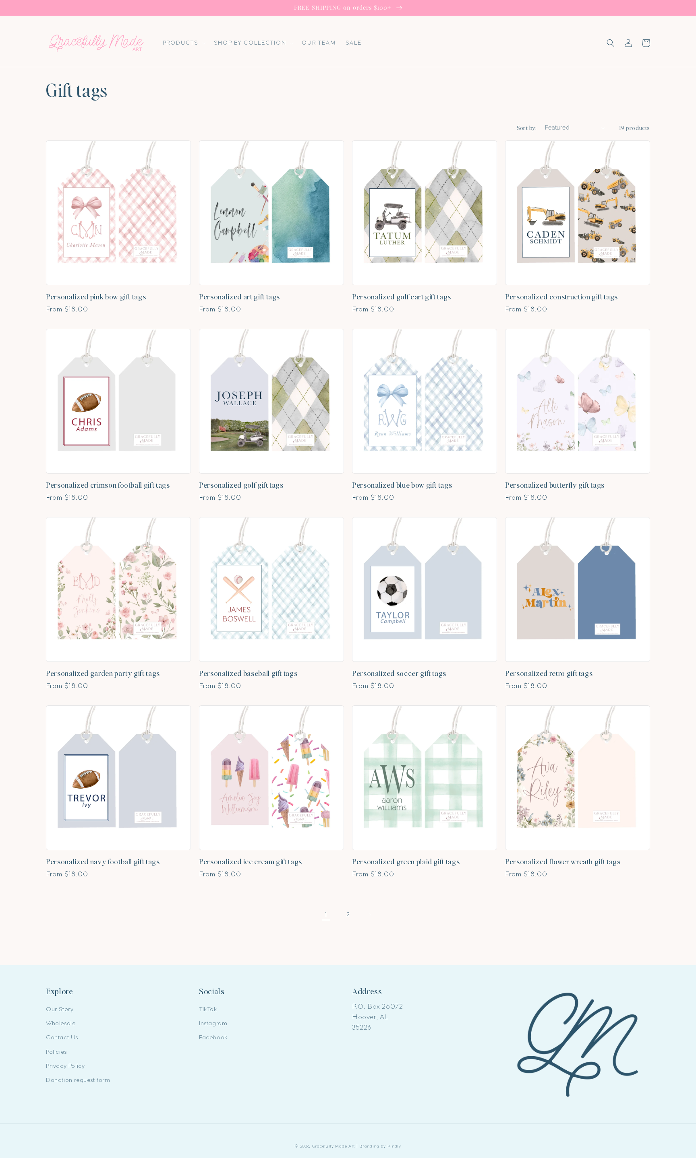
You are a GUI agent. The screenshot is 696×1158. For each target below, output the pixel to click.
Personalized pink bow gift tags (96, 296)
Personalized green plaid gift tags (406, 861)
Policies (56, 1051)
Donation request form (78, 1080)
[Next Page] (370, 914)
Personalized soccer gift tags (399, 673)
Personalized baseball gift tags (248, 673)
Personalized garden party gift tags (103, 673)
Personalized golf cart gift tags (401, 296)
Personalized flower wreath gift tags (563, 861)
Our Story (59, 1009)
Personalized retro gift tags (548, 673)
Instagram (213, 1023)
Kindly (394, 1146)
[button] (183, 43)
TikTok (208, 1009)
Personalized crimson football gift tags (108, 484)
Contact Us (62, 1037)
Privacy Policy (65, 1065)
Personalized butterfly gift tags (555, 484)
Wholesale (60, 1023)
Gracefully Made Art (333, 1146)
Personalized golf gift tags (241, 484)
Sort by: (527, 127)
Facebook (213, 1037)
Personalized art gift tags (239, 296)
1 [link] (326, 915)
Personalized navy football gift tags (103, 861)
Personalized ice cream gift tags (250, 861)
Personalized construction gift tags (561, 296)
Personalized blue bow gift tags (402, 484)
